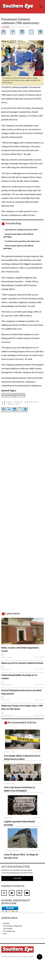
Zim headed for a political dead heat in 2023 (21, 230)
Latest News (12, 613)
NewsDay (6, 923)
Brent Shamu (17, 27)
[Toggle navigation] (41, 6)
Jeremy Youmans (8, 395)
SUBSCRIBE (17, 878)
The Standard (7, 929)
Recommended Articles (22, 722)
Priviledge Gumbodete (12, 851)
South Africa (20, 395)
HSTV (5, 934)
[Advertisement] (22, 515)
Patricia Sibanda (10, 752)
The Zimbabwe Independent (12, 926)
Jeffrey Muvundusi (8, 715)
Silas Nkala (6, 700)
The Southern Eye (9, 931)
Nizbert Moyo (7, 669)
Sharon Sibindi (7, 657)
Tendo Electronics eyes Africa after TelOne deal (22, 241)
